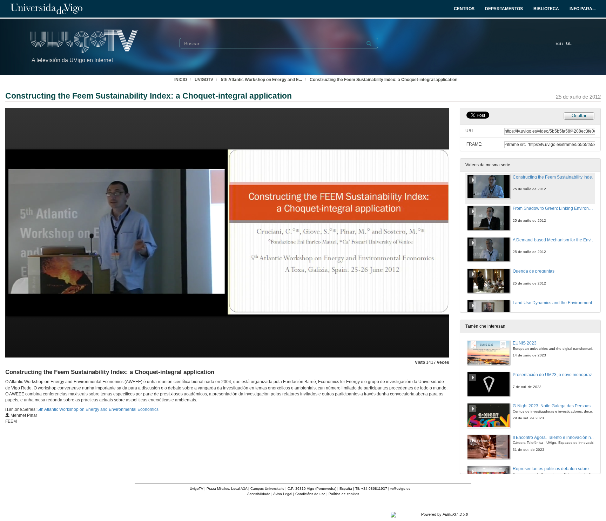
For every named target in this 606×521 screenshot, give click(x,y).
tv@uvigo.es (400, 488)
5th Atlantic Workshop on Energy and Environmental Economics (98, 409)
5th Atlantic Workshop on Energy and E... (261, 79)
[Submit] (368, 43)
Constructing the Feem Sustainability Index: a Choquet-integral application (383, 79)
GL (569, 43)
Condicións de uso (310, 494)
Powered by (444, 514)
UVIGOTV (204, 79)
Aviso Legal (282, 494)
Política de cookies (344, 494)
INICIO (180, 79)
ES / (560, 43)
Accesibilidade (258, 494)
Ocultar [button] (579, 115)
